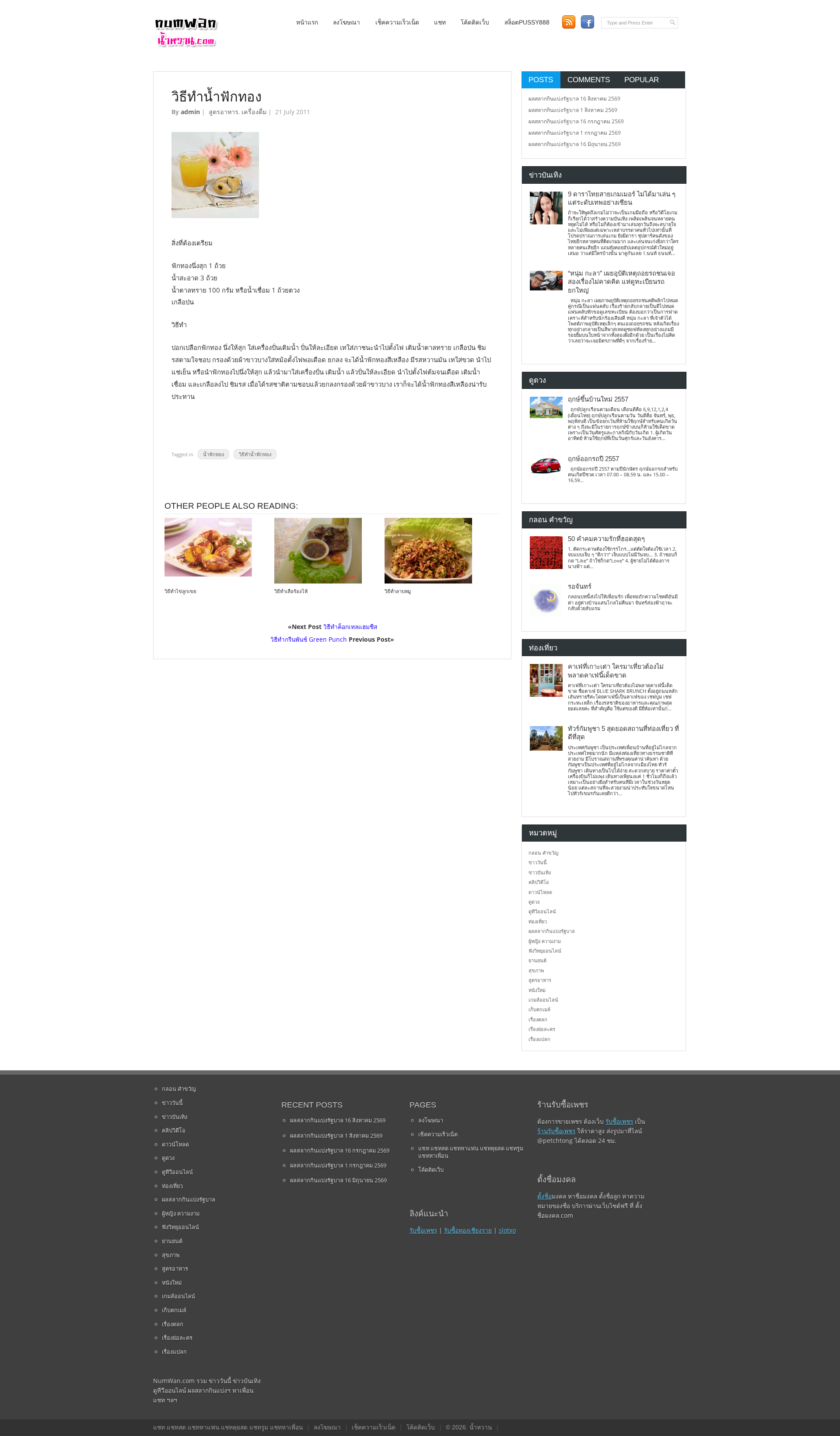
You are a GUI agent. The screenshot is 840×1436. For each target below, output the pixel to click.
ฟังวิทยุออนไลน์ (544, 950)
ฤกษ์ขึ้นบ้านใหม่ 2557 (598, 399)
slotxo (507, 1230)
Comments (588, 80)
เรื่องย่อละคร (541, 1029)
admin (190, 112)
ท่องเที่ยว (537, 921)
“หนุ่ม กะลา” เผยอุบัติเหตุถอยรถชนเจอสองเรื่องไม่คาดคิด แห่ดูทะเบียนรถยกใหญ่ (621, 282)
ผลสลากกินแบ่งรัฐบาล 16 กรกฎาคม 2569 (576, 121)
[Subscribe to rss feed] (568, 22)
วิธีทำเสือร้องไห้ (291, 591)
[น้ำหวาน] (186, 45)
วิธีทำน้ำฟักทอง (255, 454)
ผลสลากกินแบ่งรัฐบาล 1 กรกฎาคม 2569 (574, 132)
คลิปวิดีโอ (538, 882)
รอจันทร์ (580, 586)
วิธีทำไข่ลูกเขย (180, 591)
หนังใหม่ (537, 990)
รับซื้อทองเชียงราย (468, 1230)
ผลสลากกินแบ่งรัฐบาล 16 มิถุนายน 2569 (574, 144)
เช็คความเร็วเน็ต (397, 22)
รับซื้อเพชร (423, 1230)
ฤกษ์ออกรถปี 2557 (593, 458)
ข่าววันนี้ (537, 862)
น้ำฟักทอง (213, 454)
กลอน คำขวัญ (543, 852)
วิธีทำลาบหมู (398, 591)
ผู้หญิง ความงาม (544, 941)
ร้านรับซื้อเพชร (556, 1131)
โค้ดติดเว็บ (475, 22)
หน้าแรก (307, 22)
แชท (440, 22)
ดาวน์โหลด (540, 892)
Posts (540, 80)
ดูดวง (533, 901)
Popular (641, 80)
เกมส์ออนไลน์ (543, 999)
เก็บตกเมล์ (539, 1009)
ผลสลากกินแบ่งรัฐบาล (551, 931)
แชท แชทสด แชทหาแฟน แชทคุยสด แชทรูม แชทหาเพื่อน (470, 1152)
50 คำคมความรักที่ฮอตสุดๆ (606, 538)
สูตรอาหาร (223, 112)
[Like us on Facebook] (587, 22)
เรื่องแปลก (539, 1039)
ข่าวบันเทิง (539, 872)
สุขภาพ (536, 970)
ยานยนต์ (537, 960)
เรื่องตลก (537, 1019)
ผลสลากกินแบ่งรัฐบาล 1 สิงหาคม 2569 (572, 110)
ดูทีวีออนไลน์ (542, 911)
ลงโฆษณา (346, 22)
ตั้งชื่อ (544, 1196)
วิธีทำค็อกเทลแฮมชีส (350, 626)
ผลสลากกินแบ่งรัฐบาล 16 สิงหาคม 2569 (574, 98)
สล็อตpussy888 (527, 22)
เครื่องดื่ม (254, 112)
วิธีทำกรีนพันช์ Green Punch (308, 639)
